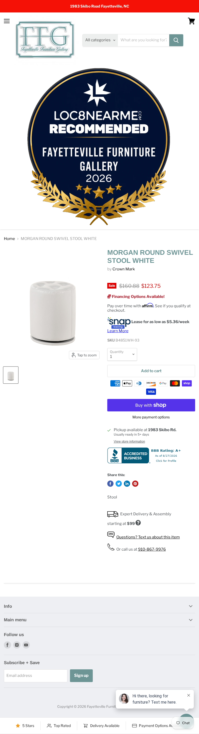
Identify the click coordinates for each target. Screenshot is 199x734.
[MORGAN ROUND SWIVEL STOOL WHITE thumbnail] (10, 375)
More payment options (151, 417)
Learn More (118, 331)
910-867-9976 (152, 549)
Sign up (81, 675)
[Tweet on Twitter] (119, 484)
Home (9, 239)
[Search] (176, 40)
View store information (129, 441)
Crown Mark (123, 269)
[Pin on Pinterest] (135, 484)
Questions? (148, 537)
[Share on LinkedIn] (127, 484)
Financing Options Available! (138, 296)
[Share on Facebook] (110, 484)
